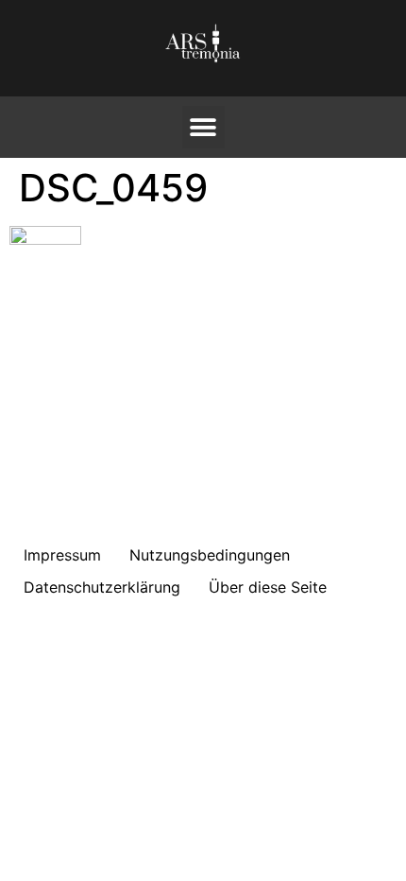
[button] (203, 127)
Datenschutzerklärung (102, 587)
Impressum (62, 554)
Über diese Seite (268, 587)
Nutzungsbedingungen (209, 554)
